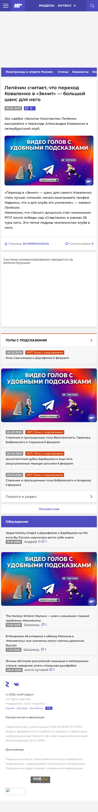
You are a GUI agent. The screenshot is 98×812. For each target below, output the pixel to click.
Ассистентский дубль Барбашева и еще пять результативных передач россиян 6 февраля (39, 461)
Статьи (63, 72)
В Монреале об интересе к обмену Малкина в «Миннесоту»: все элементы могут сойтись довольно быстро (45, 640)
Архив (10, 708)
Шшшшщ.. (32, 625)
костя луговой (37, 670)
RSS (49, 708)
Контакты (36, 708)
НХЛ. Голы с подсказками (44, 352)
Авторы (22, 708)
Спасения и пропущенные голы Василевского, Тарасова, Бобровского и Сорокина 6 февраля (48, 440)
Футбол (64, 5)
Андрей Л (32, 542)
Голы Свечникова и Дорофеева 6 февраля (37, 358)
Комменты (80, 72)
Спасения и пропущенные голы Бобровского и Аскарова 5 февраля (48, 483)
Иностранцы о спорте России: (29, 72)
